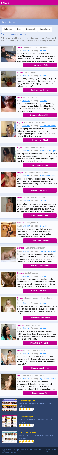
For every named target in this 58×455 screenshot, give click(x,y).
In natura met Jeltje (40, 65)
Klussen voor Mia (40, 393)
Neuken (43, 50)
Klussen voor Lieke (39, 215)
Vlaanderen (45, 29)
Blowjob (43, 226)
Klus (19, 29)
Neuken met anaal (48, 125)
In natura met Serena (40, 291)
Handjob (43, 100)
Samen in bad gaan (48, 151)
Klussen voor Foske (40, 368)
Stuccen (12, 22)
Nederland (30, 29)
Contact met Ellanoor (40, 240)
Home (4, 22)
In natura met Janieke (39, 343)
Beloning (8, 29)
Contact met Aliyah (40, 140)
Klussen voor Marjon (40, 190)
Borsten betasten (47, 176)
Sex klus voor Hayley (40, 90)
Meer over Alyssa (40, 165)
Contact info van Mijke (40, 115)
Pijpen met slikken (48, 378)
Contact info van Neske (40, 318)
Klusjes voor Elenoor (40, 265)
